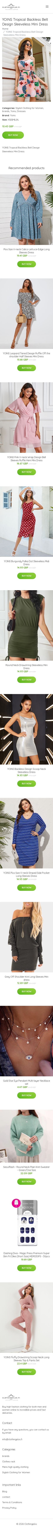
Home (5, 28)
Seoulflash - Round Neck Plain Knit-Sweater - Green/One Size (26, 1169)
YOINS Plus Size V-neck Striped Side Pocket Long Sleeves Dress (26, 874)
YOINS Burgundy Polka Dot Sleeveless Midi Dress (26, 563)
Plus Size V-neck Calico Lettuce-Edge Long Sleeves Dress (27, 251)
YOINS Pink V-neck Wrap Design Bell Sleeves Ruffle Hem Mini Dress (26, 459)
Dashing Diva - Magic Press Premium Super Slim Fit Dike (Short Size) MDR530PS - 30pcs (26, 1255)
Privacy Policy (9, 1507)
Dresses (21, 111)
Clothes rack (8, 1461)
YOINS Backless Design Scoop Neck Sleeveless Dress (26, 771)
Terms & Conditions (12, 1502)
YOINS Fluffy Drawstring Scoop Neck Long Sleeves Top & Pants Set (26, 1359)
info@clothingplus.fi (12, 1439)
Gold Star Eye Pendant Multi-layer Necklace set (26, 1082)
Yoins (13, 111)
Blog (4, 1491)
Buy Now (13, 135)
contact (6, 1497)
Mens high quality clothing (15, 1467)
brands (5, 111)
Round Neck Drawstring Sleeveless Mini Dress (26, 667)
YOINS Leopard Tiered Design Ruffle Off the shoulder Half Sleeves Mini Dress (26, 355)
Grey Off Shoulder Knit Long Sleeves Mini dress (26, 978)
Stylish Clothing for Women (29, 108)
